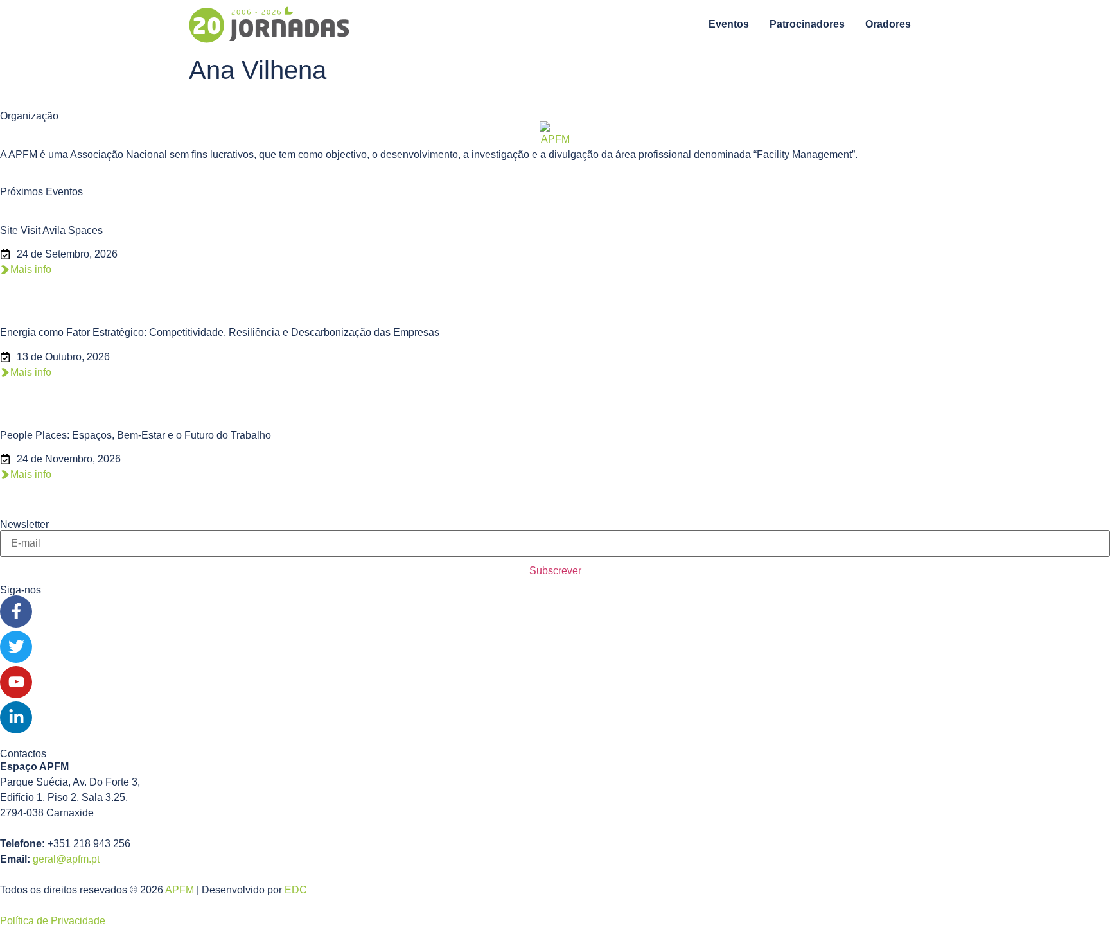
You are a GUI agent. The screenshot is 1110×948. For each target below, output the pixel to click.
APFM (179, 889)
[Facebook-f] (16, 611)
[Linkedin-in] (16, 717)
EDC (296, 889)
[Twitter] (16, 647)
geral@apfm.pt (66, 859)
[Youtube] (16, 682)
